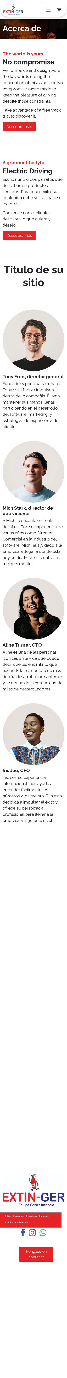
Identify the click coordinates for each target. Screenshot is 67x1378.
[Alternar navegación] (48, 9)
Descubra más (19, 235)
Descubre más (19, 126)
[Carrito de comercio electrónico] (59, 10)
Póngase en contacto (36, 1254)
